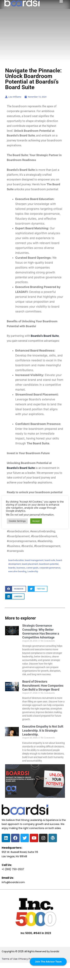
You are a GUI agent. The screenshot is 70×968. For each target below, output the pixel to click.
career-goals (32, 567)
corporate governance (49, 567)
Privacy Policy (27, 959)
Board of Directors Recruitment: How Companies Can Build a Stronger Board (42, 685)
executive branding (17, 571)
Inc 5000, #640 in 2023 (36, 933)
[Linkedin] (6, 838)
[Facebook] (15, 838)
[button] (15, 589)
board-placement (30, 564)
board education (16, 560)
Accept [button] (36, 521)
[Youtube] (34, 838)
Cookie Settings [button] (17, 521)
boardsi (11, 567)
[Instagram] (43, 838)
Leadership (32, 571)
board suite (50, 560)
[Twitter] (24, 838)
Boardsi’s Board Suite (21, 468)
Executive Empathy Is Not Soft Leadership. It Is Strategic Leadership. (42, 730)
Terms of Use (10, 959)
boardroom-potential (48, 564)
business (20, 567)
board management (34, 560)
